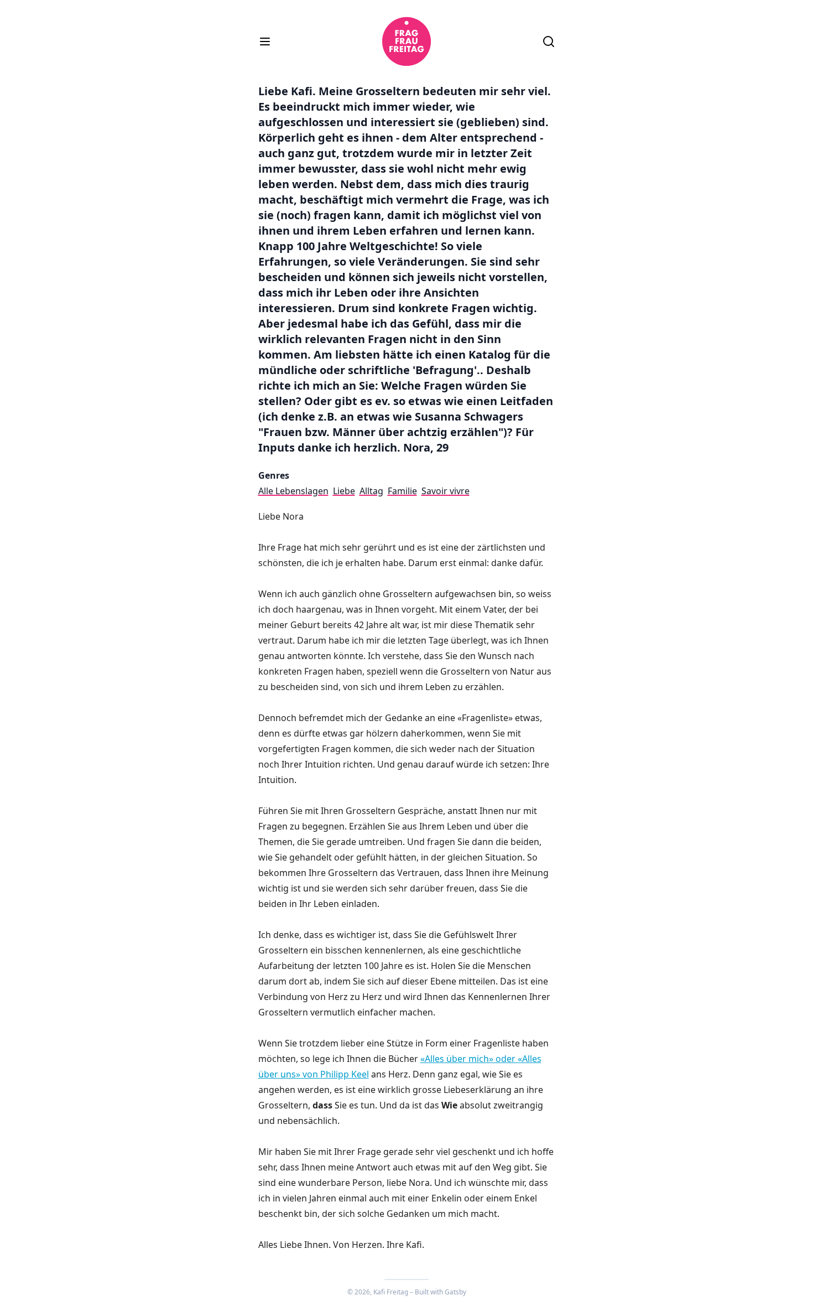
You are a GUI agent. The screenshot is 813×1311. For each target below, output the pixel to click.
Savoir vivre (445, 491)
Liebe (344, 491)
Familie (402, 491)
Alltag (371, 491)
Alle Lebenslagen (293, 491)
